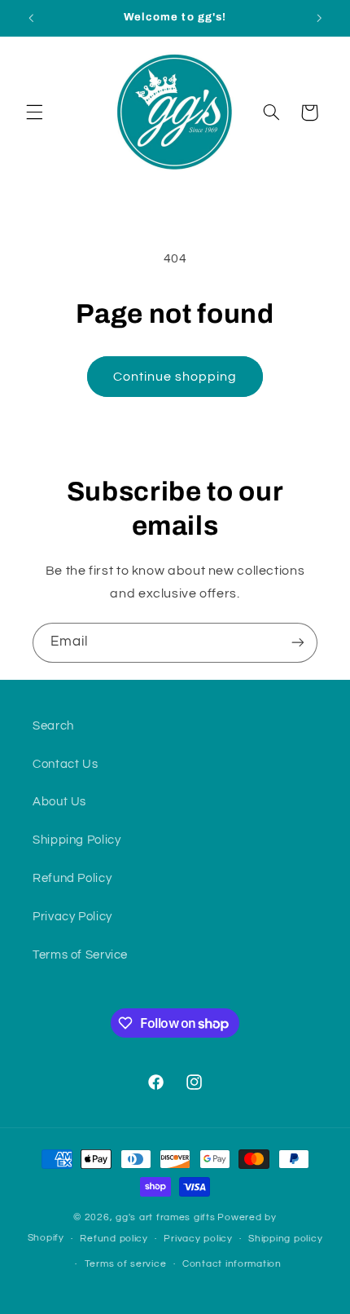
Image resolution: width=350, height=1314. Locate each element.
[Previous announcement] (31, 18)
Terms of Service (80, 955)
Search (53, 726)
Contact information (232, 1263)
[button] (34, 112)
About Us (59, 802)
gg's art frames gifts (165, 1217)
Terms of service (126, 1263)
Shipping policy (285, 1238)
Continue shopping (175, 376)
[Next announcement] (319, 18)
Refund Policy (72, 878)
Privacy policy (198, 1238)
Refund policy (114, 1238)
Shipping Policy (76, 840)
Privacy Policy (72, 917)
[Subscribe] (298, 643)
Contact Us (65, 764)
